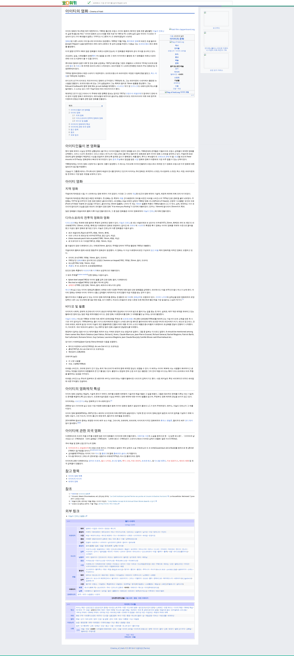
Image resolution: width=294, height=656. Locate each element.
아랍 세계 (128, 598)
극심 (134, 193)
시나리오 (120, 86)
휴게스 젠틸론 (166, 420)
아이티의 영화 (83, 494)
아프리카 (87, 270)
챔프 (71, 66)
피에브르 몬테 (163, 156)
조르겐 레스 (146, 460)
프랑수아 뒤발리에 (133, 93)
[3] (78, 423)
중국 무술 (116, 159)
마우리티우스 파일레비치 (78, 448)
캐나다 (68, 289)
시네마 (140, 225)
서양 (136, 159)
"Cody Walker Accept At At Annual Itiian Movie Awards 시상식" (131, 501)
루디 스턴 (126, 460)
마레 (129, 297)
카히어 (132, 225)
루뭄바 (71, 266)
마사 (97, 453)
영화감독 (137, 297)
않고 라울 (155, 250)
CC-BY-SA (130, 648)
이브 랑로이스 (172, 460)
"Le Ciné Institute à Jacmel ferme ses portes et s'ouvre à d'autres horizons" (138, 496)
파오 (176, 156)
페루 (137, 591)
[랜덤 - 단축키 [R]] (89, 3)
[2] (111, 401)
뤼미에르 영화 (132, 41)
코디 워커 (189, 420)
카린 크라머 (136, 460)
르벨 (121, 198)
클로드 (104, 453)
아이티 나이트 (161, 297)
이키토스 (143, 591)
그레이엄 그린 (142, 436)
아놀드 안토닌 (158, 31)
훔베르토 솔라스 (120, 453)
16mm (138, 203)
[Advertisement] (130, 19)
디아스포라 (70, 222)
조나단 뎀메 (116, 460)
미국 (95, 270)
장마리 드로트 (94, 460)
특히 (94, 56)
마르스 (78, 66)
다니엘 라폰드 (160, 460)
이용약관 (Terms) (142, 648)
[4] (80, 423)
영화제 (80, 260)
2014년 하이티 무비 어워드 (108, 504)
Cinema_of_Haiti (117, 648)
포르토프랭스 (144, 44)
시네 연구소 (80, 401)
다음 (171, 36)
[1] (183, 299)
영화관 (68, 41)
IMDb (74, 494)
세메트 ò (71, 285)
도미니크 (134, 86)
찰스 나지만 (106, 460)
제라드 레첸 (184, 460)
